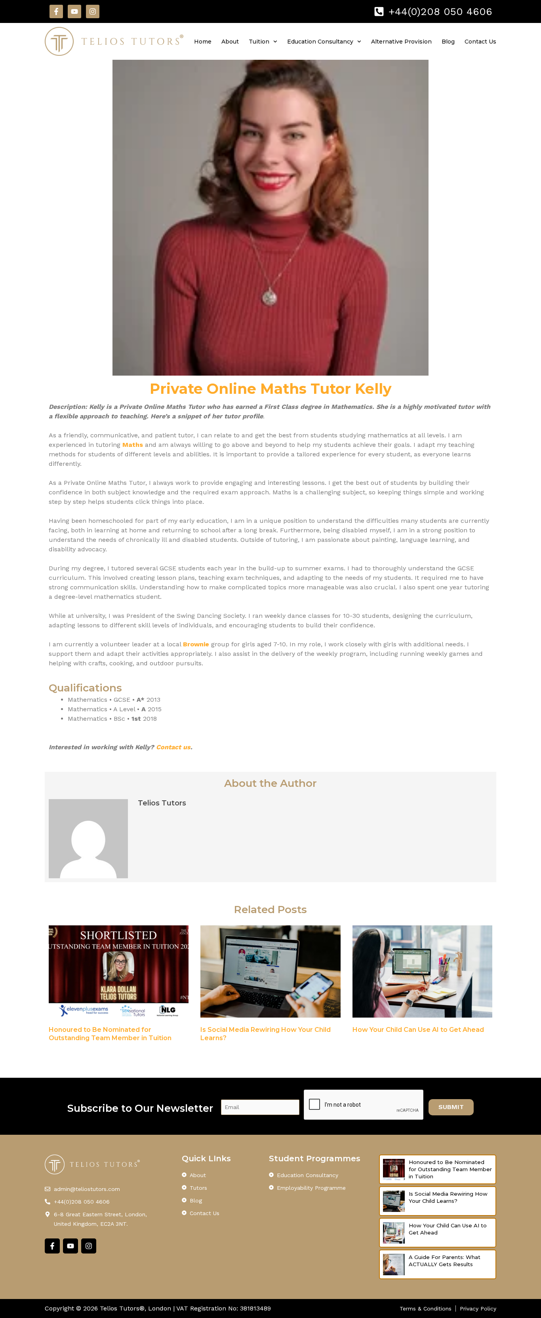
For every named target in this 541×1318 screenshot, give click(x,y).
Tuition (259, 41)
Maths (132, 444)
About (230, 41)
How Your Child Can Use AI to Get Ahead (418, 1029)
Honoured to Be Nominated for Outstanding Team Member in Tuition (450, 1169)
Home (202, 41)
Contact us (173, 747)
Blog (448, 41)
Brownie (196, 644)
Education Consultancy (320, 41)
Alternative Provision (401, 41)
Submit (451, 1107)
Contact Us (480, 41)
